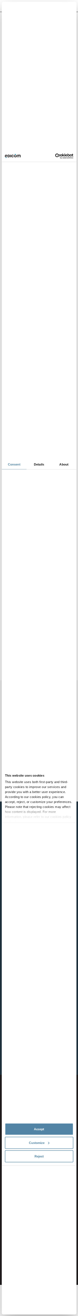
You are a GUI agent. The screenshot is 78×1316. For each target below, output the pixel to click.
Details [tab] (39, 464)
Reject (39, 1156)
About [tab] (63, 464)
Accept (39, 1129)
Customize (37, 1142)
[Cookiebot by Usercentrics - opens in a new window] (55, 156)
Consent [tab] (14, 464)
